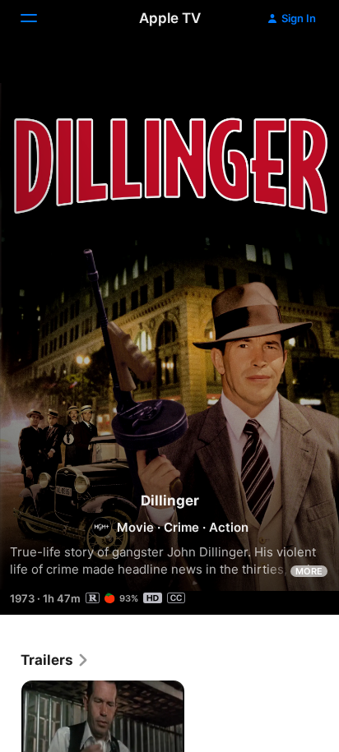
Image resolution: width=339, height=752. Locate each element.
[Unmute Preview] (294, 68)
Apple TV (170, 18)
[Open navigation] (39, 18)
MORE (309, 571)
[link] (55, 660)
